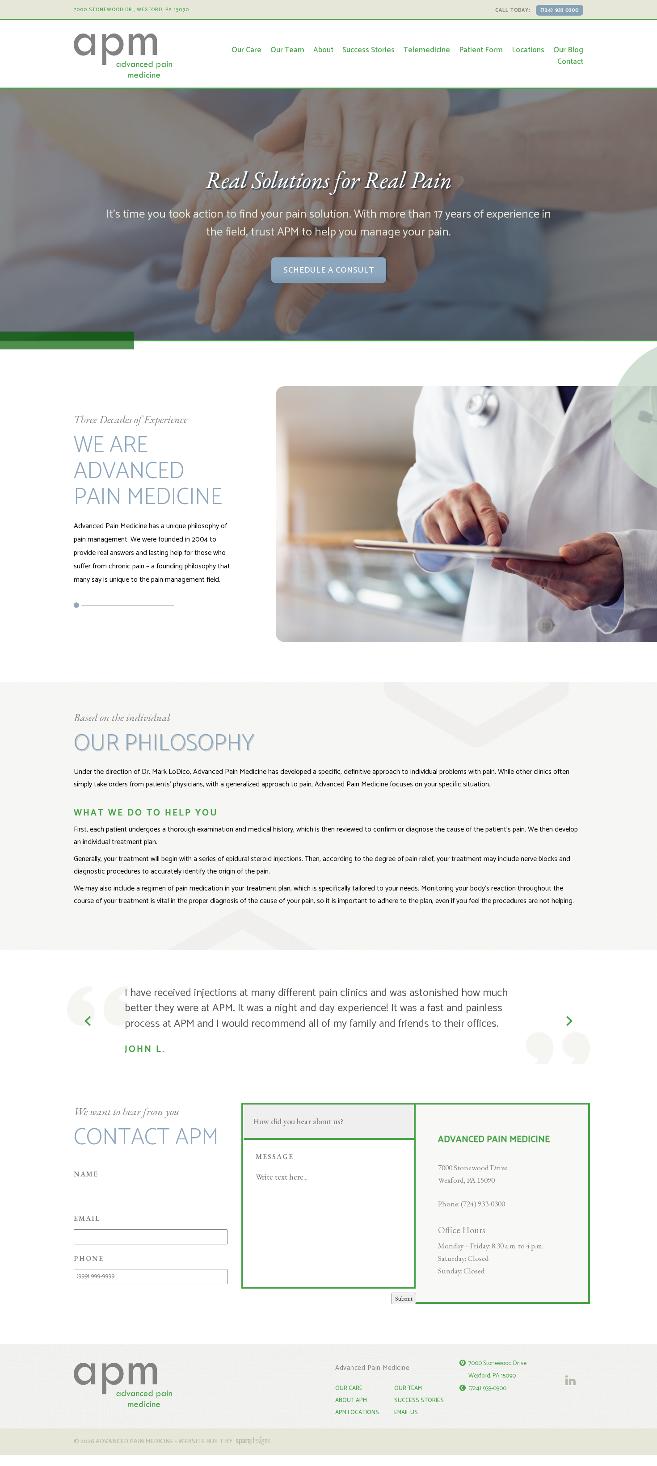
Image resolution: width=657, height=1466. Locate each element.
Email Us (406, 1408)
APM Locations (357, 1408)
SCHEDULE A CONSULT (328, 270)
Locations (528, 50)
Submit (404, 1294)
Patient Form (481, 50)
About (323, 50)
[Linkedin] (568, 1366)
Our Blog (568, 50)
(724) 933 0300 (559, 10)
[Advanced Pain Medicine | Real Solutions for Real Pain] (123, 55)
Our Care (246, 50)
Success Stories (368, 50)
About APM (351, 1396)
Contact (570, 61)
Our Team (287, 50)
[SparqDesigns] (252, 1437)
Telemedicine (427, 50)
